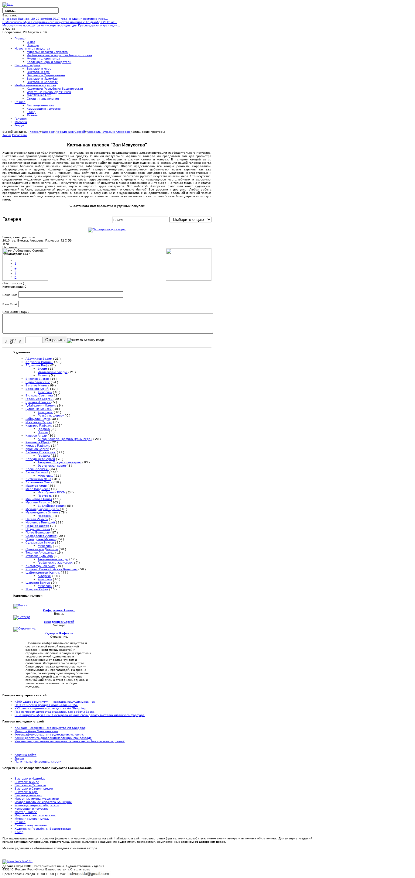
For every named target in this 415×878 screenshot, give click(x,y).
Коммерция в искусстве (32, 808)
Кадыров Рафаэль (39, 425)
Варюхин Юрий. (37, 388)
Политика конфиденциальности (38, 761)
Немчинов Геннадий (40, 522)
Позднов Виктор (37, 525)
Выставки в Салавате (30, 785)
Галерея (48, 131)
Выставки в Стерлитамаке (34, 788)
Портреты (45, 495)
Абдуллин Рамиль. (39, 362)
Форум (19, 758)
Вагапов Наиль (36, 385)
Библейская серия (51, 505)
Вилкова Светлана (39, 395)
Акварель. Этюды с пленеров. (109, 131)
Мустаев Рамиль (38, 502)
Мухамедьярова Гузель (43, 509)
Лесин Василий (37, 472)
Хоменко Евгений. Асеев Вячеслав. (51, 569)
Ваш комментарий (15, 312)
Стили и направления (30, 825)
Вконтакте (19, 135)
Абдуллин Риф (36, 365)
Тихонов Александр (40, 552)
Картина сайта (25, 754)
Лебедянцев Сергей (70, 131)
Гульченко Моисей (39, 408)
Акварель (44, 576)
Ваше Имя (9, 295)
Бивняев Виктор (37, 378)
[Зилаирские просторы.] (107, 229)
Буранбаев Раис (38, 382)
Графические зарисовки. (55, 562)
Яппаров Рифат (37, 589)
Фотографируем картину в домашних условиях (49, 734)
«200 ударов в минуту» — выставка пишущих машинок (54, 701)
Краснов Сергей (37, 449)
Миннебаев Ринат (39, 499)
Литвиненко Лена (38, 479)
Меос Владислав (38, 489)
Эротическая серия (52, 465)
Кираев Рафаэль (38, 445)
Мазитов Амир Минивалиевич (36, 731)
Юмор (19, 832)
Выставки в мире (27, 782)
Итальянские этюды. (52, 372)
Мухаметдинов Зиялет (42, 512)
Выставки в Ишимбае (30, 778)
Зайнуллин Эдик (38, 418)
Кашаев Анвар (36, 435)
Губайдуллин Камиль (41, 405)
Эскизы (43, 432)
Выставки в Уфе (26, 792)
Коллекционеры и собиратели (37, 805)
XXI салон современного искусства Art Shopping (50, 708)
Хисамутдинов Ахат (40, 566)
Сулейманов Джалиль (42, 549)
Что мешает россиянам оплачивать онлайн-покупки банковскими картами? (70, 741)
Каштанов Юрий (38, 442)
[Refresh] (86, 340)
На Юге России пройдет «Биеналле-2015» (46, 705)
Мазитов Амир (36, 485)
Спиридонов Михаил (41, 539)
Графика (44, 428)
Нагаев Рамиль (37, 519)
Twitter (6, 135)
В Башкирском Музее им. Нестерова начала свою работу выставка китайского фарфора (80, 715)
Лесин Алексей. (37, 469)
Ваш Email (9, 304)
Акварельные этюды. (53, 559)
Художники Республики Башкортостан (43, 828)
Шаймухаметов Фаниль (43, 572)
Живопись (45, 392)
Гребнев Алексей (38, 402)
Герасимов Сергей (39, 398)
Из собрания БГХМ (51, 492)
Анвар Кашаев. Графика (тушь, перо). (65, 439)
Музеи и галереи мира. (32, 818)
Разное (20, 822)
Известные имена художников (37, 798)
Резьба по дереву (51, 415)
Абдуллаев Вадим (39, 358)
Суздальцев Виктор (40, 542)
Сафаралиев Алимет (41, 535)
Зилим (42, 368)
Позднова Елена (38, 529)
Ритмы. (43, 375)
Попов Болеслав (38, 532)
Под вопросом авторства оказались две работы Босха (54, 711)
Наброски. (45, 515)
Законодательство (28, 795)
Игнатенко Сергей (39, 422)
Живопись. (45, 412)
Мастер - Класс (26, 812)
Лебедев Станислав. (41, 452)
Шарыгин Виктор (38, 582)
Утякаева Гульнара (39, 555)
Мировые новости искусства (35, 815)
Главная (34, 131)
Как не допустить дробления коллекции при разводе (53, 737)
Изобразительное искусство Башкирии (43, 802)
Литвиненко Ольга (39, 482)
